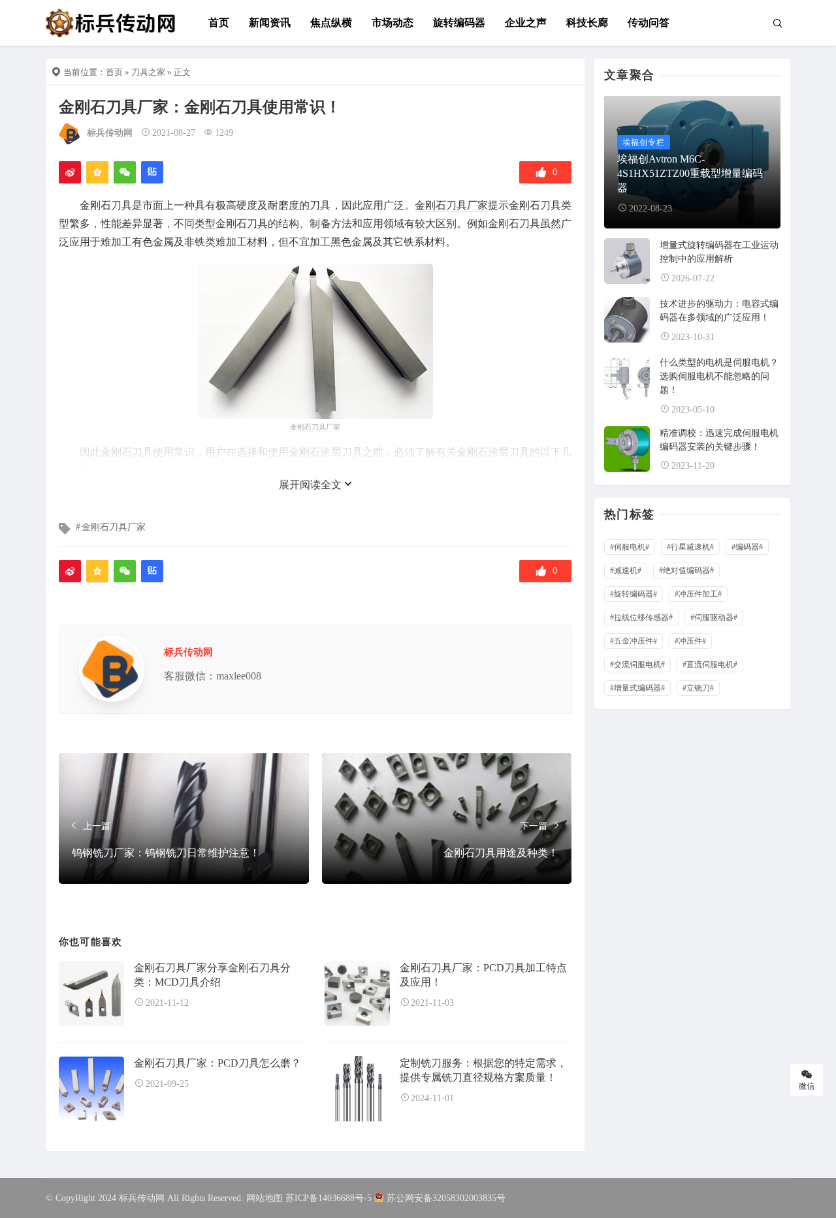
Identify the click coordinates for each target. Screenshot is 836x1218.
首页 (218, 22)
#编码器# (747, 547)
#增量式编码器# (637, 688)
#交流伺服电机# (637, 664)
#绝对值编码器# (686, 570)
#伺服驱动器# (713, 617)
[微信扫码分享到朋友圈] (125, 172)
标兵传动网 (110, 133)
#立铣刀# (698, 688)
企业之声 (526, 22)
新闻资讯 (270, 22)
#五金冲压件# (633, 641)
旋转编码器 (459, 22)
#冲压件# (690, 641)
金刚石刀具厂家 (451, 205)
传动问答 (648, 22)
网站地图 (264, 1198)
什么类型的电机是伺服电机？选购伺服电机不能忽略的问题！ (719, 376)
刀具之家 (148, 72)
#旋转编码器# (633, 594)
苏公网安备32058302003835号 (446, 1198)
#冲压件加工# (698, 594)
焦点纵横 (331, 22)
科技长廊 (587, 22)
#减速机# (625, 570)
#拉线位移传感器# (641, 617)
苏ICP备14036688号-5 (328, 1198)
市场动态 (392, 22)
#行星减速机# (690, 547)
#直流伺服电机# (710, 664)
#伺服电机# (629, 547)
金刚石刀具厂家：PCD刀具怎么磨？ (217, 1063)
